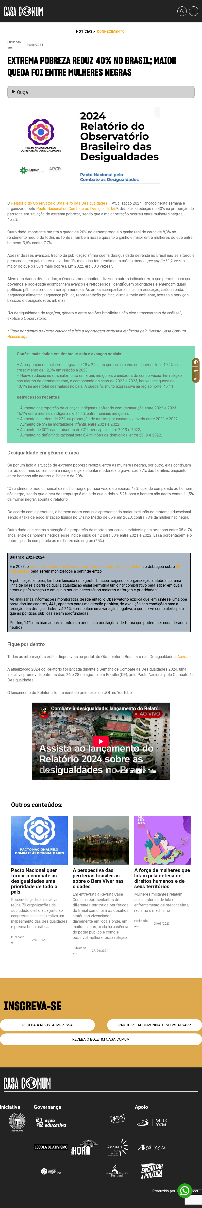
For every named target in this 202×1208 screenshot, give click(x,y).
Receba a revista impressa (47, 1025)
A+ (196, 370)
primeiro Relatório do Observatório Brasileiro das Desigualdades (85, 566)
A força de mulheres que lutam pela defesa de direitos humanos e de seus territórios (162, 878)
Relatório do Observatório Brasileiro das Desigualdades (59, 203)
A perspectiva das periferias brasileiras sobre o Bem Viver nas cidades (98, 878)
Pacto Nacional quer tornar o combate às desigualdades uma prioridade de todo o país (34, 881)
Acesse (184, 656)
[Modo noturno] (195, 362)
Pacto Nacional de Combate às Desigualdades (76, 208)
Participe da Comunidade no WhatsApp (154, 1025)
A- (196, 379)
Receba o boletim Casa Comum (101, 1039)
